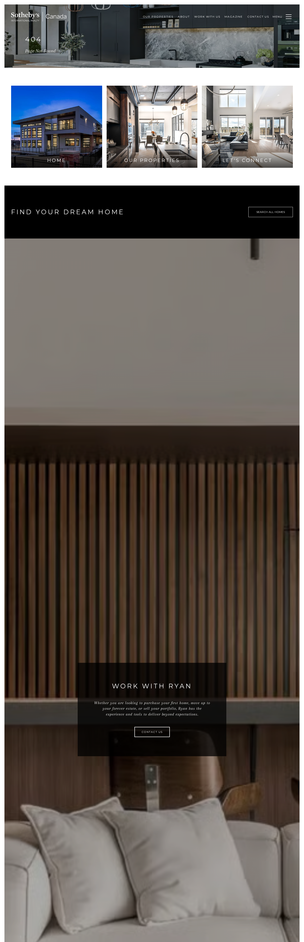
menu (277, 16)
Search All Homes (270, 212)
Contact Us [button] (152, 732)
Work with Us (207, 16)
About (184, 16)
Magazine (234, 16)
